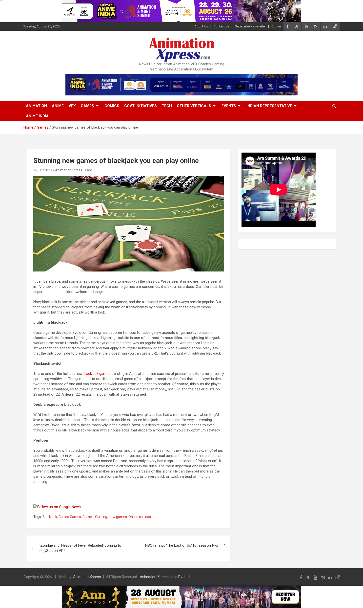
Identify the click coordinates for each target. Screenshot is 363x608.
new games (118, 517)
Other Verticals (194, 106)
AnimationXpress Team (73, 170)
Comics (111, 106)
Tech (167, 106)
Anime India (37, 116)
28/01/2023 (42, 170)
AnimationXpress (87, 577)
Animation (36, 106)
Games (87, 106)
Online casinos (139, 517)
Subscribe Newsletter (250, 26)
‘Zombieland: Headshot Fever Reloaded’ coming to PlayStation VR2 (80, 548)
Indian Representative (269, 106)
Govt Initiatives (140, 106)
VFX (72, 106)
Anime (58, 106)
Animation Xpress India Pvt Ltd (165, 577)
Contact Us (221, 26)
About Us (201, 26)
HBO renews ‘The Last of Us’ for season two (181, 545)
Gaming (101, 517)
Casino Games (70, 517)
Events (229, 106)
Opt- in (276, 26)
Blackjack (49, 517)
